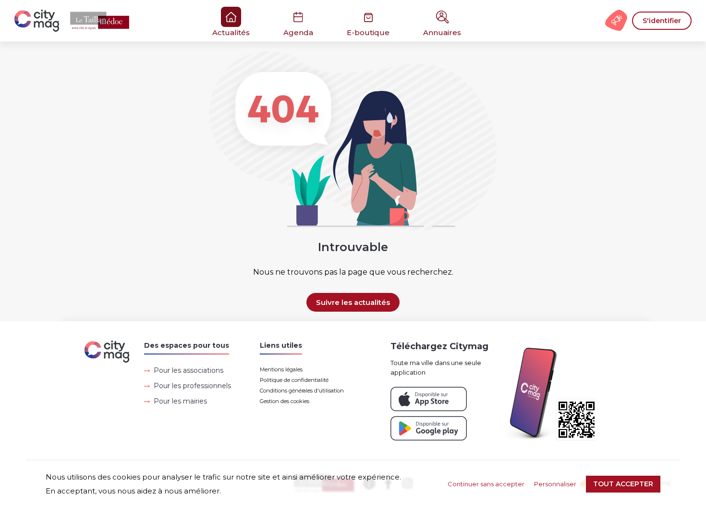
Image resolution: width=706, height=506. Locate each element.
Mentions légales (281, 369)
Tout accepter (623, 484)
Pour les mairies (180, 401)
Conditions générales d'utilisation (302, 390)
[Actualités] (77, 20)
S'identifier (662, 20)
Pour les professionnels (192, 385)
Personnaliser (555, 484)
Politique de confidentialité (294, 380)
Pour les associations (188, 370)
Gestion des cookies (284, 401)
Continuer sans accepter (486, 484)
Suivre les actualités (353, 302)
